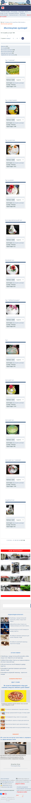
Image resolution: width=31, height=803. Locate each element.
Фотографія (4, 48)
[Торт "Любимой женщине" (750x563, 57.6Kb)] (12, 314)
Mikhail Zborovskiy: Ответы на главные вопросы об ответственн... (20, 625)
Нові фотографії (5, 11)
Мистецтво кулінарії (6, 49)
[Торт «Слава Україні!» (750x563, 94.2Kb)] (12, 114)
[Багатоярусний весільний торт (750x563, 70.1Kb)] (12, 234)
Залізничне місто (14, 15)
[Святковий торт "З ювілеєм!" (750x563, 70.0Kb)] (12, 474)
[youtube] (3, 794)
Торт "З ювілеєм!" (10, 60)
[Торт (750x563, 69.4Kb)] (12, 354)
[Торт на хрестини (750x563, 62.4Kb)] (12, 154)
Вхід (19, 766)
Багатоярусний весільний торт (13, 220)
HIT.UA (17, 795)
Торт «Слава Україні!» (11, 100)
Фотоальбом (13, 22)
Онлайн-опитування (22, 787)
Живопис (3, 46)
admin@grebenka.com (8, 782)
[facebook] (1, 794)
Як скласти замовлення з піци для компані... (17, 709)
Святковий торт (9, 380)
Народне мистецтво (6, 53)
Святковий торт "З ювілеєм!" (13, 460)
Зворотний (5, 785)
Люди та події (4, 13)
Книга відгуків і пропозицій (24, 788)
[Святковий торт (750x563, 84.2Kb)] (12, 434)
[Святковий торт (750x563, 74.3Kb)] (12, 394)
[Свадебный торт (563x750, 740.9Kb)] (10, 514)
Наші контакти (5, 778)
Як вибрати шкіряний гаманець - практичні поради (19, 642)
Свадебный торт (9, 500)
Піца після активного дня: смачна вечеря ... (17, 724)
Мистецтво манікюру (6, 51)
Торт (6, 340)
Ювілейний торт (9, 260)
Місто (26, 11)
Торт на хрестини (10, 140)
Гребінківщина (4, 15)
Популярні (21, 11)
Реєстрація (14, 766)
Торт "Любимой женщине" (12, 300)
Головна (7, 22)
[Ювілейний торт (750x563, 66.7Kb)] (12, 274)
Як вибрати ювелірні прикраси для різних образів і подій (19, 636)
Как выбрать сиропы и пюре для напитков (17, 720)
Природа (22, 13)
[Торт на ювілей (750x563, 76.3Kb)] (12, 194)
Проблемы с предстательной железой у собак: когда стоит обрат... (18, 619)
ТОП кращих (14, 11)
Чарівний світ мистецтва (8, 55)
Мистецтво (23, 15)
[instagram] (6, 794)
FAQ (18, 790)
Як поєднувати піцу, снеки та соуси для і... (16, 717)
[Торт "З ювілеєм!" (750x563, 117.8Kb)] (12, 74)
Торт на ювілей (9, 180)
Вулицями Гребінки (14, 13)
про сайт (9, 787)
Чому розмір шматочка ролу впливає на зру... (17, 727)
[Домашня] (2, 8)
